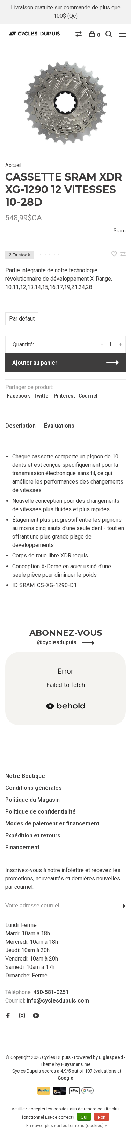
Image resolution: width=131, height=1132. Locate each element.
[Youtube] (36, 1016)
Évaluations (59, 425)
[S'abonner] (117, 905)
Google (65, 1078)
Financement (22, 847)
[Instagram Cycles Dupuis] (22, 1016)
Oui (84, 1117)
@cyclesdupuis (57, 642)
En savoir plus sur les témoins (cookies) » (66, 1125)
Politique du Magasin (32, 799)
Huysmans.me (76, 1064)
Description (20, 425)
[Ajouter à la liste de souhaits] (114, 254)
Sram (120, 230)
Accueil (13, 165)
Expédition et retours (32, 835)
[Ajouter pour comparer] (123, 254)
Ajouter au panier (34, 362)
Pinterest (64, 396)
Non (101, 1117)
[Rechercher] (109, 35)
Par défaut (22, 318)
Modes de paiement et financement (52, 823)
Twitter (42, 396)
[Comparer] (79, 35)
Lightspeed (111, 1057)
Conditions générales (33, 788)
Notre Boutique (25, 776)
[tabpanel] (65, 104)
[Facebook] (8, 1016)
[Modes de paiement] (44, 1092)
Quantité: (23, 344)
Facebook (18, 396)
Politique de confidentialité (40, 811)
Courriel (88, 396)
